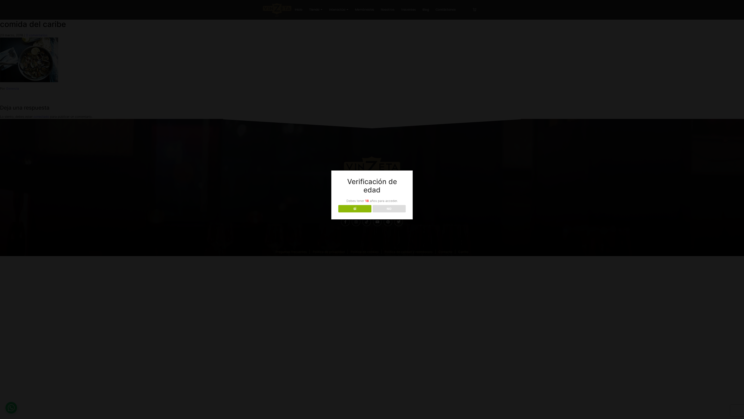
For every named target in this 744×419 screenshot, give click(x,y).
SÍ (354, 209)
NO (389, 209)
